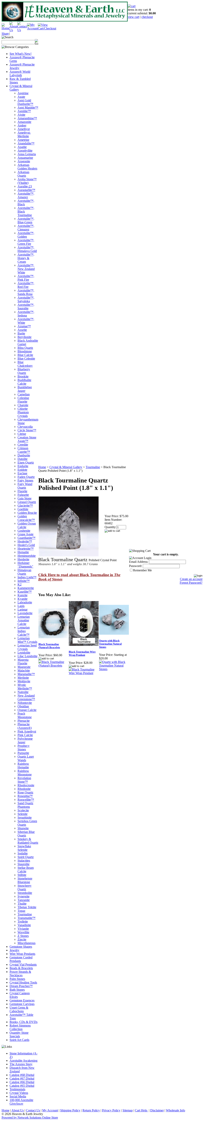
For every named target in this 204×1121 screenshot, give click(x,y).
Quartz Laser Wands (26, 758)
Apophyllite (25, 150)
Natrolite (23, 692)
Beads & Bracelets (21, 968)
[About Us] (13, 30)
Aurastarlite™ (26, 190)
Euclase (22, 473)
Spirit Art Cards (19, 1040)
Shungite (23, 828)
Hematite (23, 552)
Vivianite (23, 928)
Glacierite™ (25, 505)
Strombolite (25, 892)
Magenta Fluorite (23, 661)
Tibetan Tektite (27, 907)
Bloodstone (25, 351)
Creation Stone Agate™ (27, 439)
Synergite (23, 896)
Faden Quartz (26, 477)
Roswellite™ (26, 799)
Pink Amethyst (27, 731)
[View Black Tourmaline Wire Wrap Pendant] (84, 673)
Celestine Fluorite (23, 399)
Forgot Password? (191, 582)
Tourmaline (25, 914)
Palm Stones (17, 979)
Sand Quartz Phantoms (25, 804)
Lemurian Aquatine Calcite (24, 620)
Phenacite (24, 720)
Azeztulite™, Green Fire (26, 241)
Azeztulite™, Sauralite (26, 306)
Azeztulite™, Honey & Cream (26, 258)
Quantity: (110, 527)
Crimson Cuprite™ (24, 449)
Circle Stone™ (27, 430)
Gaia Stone (24, 498)
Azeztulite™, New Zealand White (26, 269)
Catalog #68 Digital (22, 1075)
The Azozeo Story (21, 1064)
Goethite (23, 509)
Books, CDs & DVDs (23, 1022)
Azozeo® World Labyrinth (20, 73)
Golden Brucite (27, 512)
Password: (135, 566)
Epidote (22, 469)
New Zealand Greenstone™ (26, 697)
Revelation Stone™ (24, 779)
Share (5, 33)
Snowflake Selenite (24, 847)
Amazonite (24, 122)
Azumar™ (24, 326)
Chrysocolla (25, 426)
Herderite (23, 559)
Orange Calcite (27, 710)
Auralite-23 (25, 186)
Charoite (23, 405)
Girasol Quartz (27, 502)
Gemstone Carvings (22, 1004)
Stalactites (24, 860)
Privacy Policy (111, 1110)
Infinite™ (24, 581)
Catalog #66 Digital (22, 1082)
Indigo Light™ (27, 577)
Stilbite (22, 875)
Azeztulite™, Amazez (26, 195)
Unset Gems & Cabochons (19, 1009)
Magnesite (24, 667)
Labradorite (25, 602)
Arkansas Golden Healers (27, 166)
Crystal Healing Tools (23, 982)
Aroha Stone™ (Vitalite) (27, 181)
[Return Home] (5, 28)
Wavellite (23, 932)
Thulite (22, 903)
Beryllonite (24, 337)
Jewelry (14, 950)
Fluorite (22, 491)
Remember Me (142, 570)
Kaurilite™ (25, 591)
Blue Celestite (26, 358)
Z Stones (23, 936)
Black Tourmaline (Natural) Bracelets (49, 646)
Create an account (191, 579)
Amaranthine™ (27, 118)
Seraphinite (25, 817)
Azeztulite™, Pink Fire (26, 277)
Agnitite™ (24, 111)
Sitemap (128, 1110)
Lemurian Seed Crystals (27, 647)
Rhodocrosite (26, 785)
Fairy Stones (25, 480)
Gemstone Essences (22, 1000)
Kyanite (22, 598)
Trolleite (23, 921)
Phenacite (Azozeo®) (25, 726)
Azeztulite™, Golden (26, 234)
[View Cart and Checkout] (47, 28)
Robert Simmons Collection (20, 1027)
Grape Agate (25, 534)
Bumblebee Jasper (25, 388)
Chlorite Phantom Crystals (23, 412)
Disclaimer (157, 1110)
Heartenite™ (26, 548)
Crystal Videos (19, 1093)
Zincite (22, 939)
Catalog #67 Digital (22, 1078)
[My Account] (32, 28)
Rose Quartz (25, 792)
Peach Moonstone (25, 715)
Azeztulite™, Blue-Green (26, 220)
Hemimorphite (27, 555)
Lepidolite (24, 652)
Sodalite (23, 853)
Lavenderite (25, 613)
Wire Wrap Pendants (22, 953)
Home (42, 467)
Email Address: (138, 561)
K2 (20, 584)
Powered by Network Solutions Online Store (30, 1117)
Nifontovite (25, 702)
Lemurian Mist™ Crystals (27, 640)
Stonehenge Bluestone (25, 880)
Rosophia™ (25, 796)
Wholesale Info (175, 1110)
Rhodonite (24, 788)
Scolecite (23, 810)
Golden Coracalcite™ (26, 518)
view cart (133, 17)
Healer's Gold (26, 545)
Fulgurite (23, 494)
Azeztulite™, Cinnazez (26, 227)
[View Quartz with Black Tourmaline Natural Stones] (114, 669)
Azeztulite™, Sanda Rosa (26, 292)
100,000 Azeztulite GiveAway (21, 1101)
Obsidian (23, 706)
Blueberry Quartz (24, 371)
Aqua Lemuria (27, 154)
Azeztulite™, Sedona (26, 313)
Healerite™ (25, 541)
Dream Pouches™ (21, 986)
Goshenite (24, 530)
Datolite (22, 459)
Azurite (22, 329)
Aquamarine (25, 157)
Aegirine (23, 93)
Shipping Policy (70, 1110)
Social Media (18, 1096)
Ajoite (21, 114)
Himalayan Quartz (24, 571)
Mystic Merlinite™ (25, 686)
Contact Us (33, 1110)
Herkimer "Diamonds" (25, 564)
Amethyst (24, 129)
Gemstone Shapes (21, 946)
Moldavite (24, 681)
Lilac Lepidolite (27, 656)
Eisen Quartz (26, 462)
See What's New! (20, 53)
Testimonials (17, 1089)
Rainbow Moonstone (25, 772)
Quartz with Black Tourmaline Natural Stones (110, 643)
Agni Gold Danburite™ (25, 102)
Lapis (21, 606)
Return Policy (91, 1110)
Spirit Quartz (26, 857)
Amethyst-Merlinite (24, 134)
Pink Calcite (25, 735)
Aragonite (24, 161)
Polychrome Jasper (25, 740)
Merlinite (23, 677)
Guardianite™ (26, 537)
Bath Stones (17, 989)
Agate (21, 96)
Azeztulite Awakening (23, 1060)
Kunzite (22, 595)
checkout (147, 17)
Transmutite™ (26, 918)
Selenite (22, 814)
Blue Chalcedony (25, 363)
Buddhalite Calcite (24, 381)
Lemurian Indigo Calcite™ (24, 631)
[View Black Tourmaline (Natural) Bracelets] (53, 665)
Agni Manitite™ (28, 107)
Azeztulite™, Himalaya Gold (27, 249)
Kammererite (26, 588)
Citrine (22, 433)
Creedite (23, 444)
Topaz (21, 910)
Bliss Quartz (25, 347)
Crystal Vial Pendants (23, 964)
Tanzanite (24, 900)
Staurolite (23, 864)
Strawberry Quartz (24, 887)
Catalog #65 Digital (22, 1085)
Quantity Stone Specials (19, 1034)
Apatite (22, 147)
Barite (21, 333)
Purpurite (23, 753)
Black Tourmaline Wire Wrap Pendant (82, 653)
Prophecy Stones (23, 747)
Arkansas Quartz (23, 173)
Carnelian (24, 394)
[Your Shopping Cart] (131, 6)
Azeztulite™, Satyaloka (26, 299)
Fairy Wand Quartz (25, 485)
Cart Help (141, 1110)
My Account (50, 1110)
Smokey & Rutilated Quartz (28, 840)
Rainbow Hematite (23, 765)
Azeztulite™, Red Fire (26, 284)
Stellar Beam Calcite (26, 869)
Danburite (24, 455)
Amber (22, 125)
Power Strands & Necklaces (20, 973)
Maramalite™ (26, 674)
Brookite (23, 376)
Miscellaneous (26, 943)
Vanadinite (24, 925)
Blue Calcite (25, 355)
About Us (17, 1110)
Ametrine (23, 139)
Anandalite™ (26, 143)
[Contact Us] (22, 30)
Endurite (23, 466)
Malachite (24, 670)
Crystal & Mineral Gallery (65, 467)
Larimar (22, 609)
